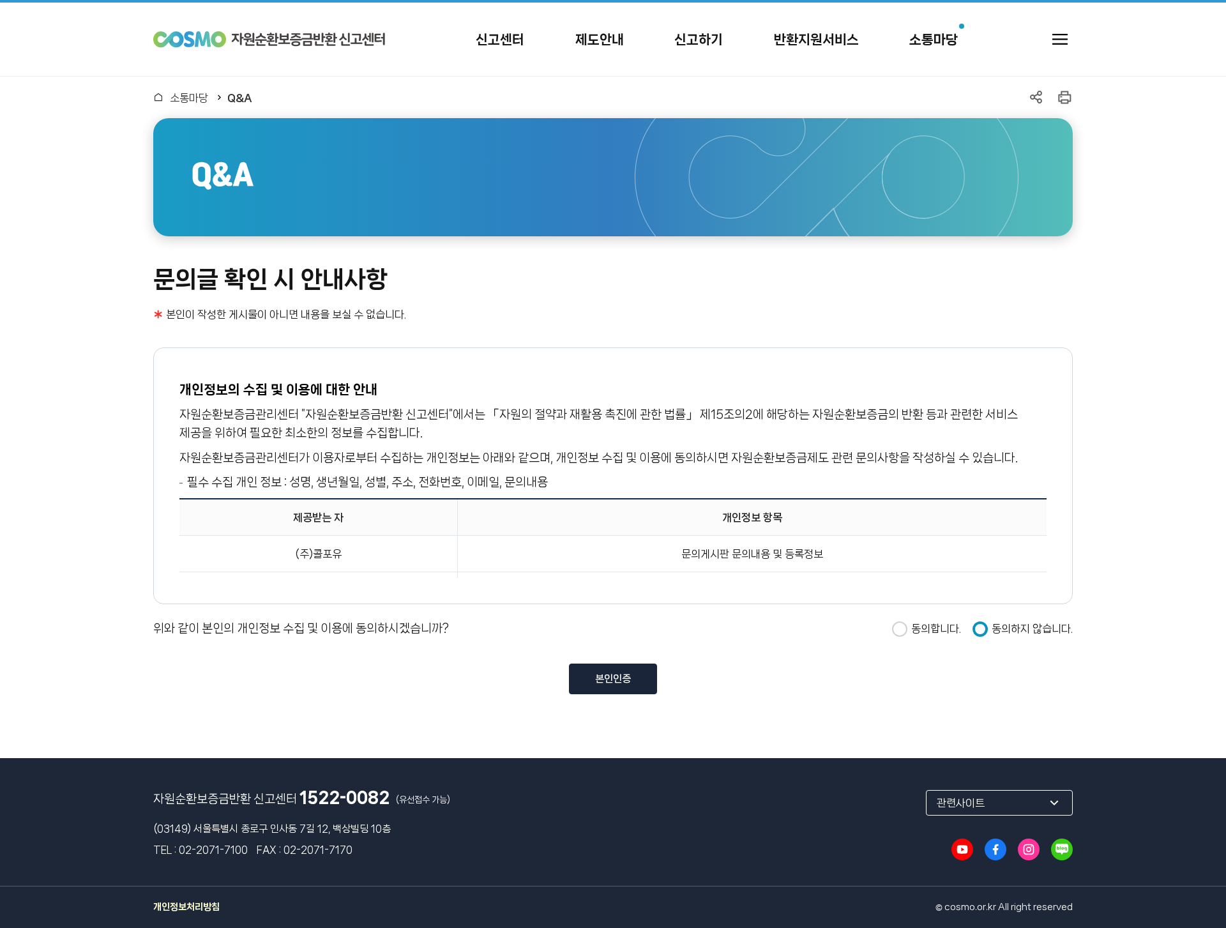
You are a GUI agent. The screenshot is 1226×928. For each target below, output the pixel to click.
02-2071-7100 (213, 849)
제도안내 (599, 40)
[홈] (158, 97)
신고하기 (698, 40)
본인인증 (613, 678)
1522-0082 (344, 797)
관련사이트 (961, 803)
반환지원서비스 (816, 40)
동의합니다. (936, 628)
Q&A (239, 97)
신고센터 (500, 40)
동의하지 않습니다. (1032, 628)
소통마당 (933, 40)
